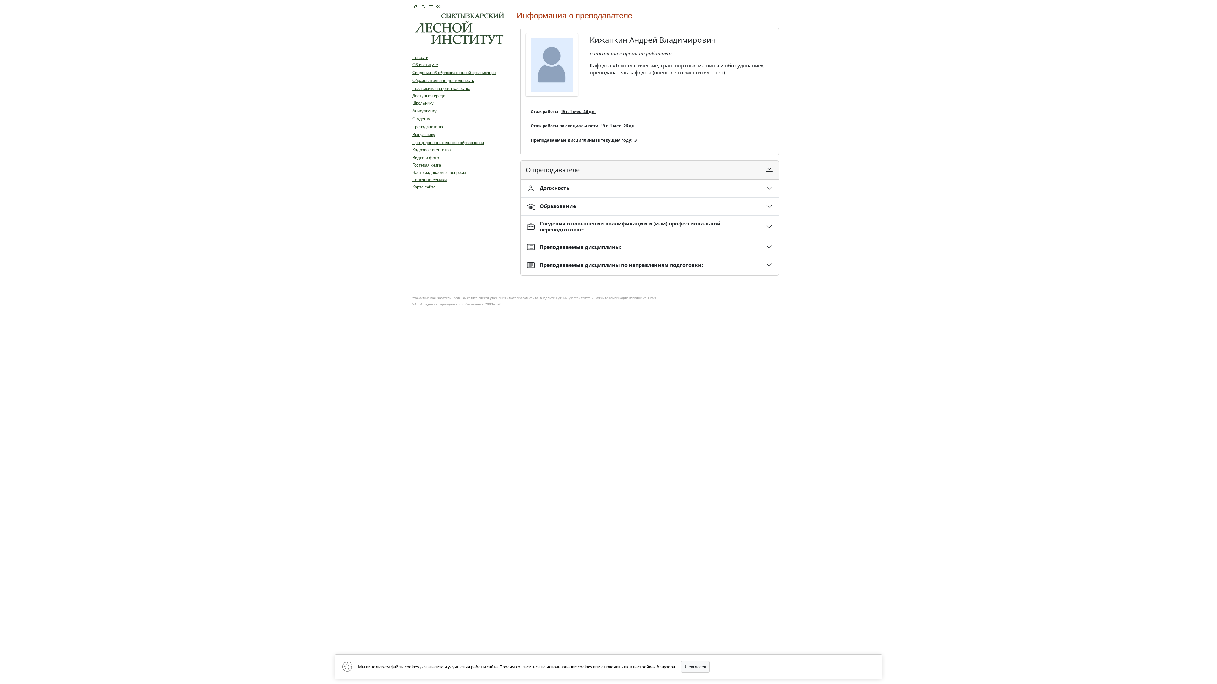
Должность (555, 188)
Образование (558, 206)
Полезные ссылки (429, 179)
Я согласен (695, 666)
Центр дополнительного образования (448, 142)
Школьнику (423, 103)
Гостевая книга (426, 165)
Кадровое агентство (431, 150)
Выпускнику (423, 134)
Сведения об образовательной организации (454, 72)
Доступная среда (428, 95)
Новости (420, 57)
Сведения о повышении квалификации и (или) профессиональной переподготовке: (630, 226)
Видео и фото (425, 157)
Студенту (421, 119)
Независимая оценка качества (441, 88)
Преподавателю (427, 126)
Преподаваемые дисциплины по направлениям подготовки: (621, 265)
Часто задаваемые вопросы (439, 172)
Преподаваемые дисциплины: (580, 247)
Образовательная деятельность (443, 80)
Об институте (425, 64)
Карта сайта (423, 187)
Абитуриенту (424, 111)
